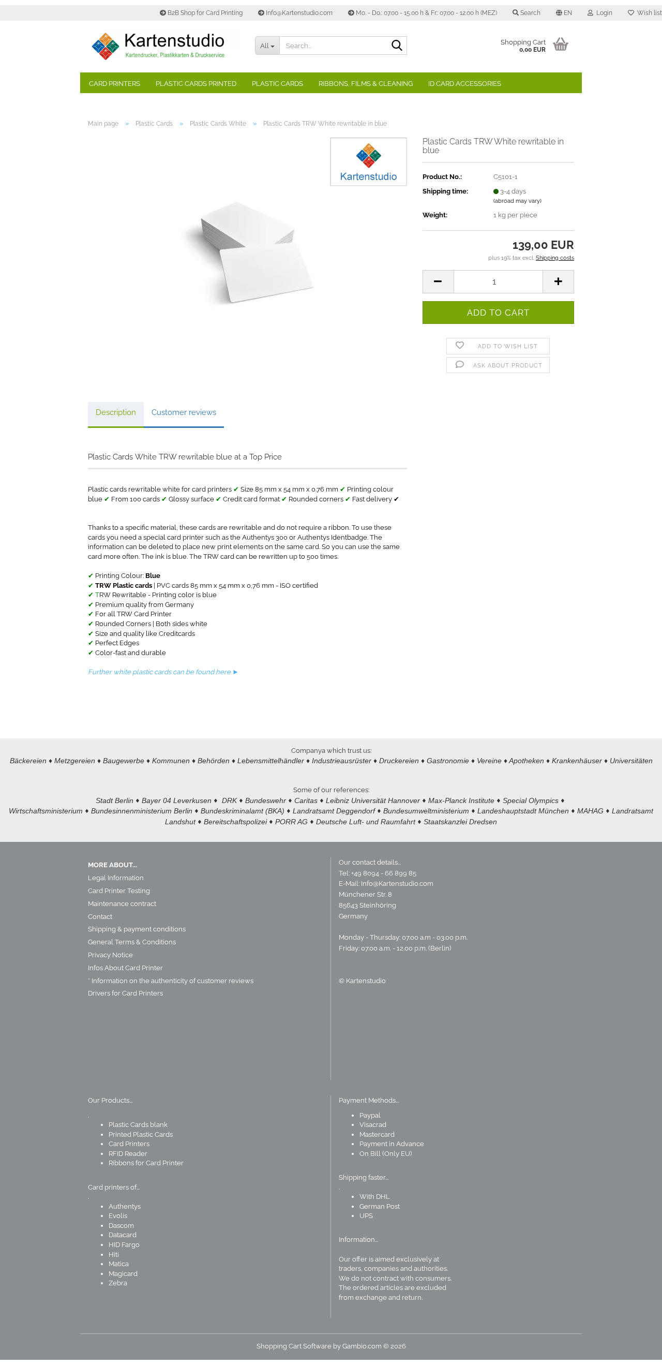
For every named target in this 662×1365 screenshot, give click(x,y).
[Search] (397, 46)
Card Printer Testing (119, 891)
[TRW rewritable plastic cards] (247, 252)
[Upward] (633, 1349)
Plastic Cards (277, 83)
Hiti (114, 1254)
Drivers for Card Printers (125, 993)
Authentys (125, 1206)
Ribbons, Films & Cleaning (366, 83)
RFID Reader (128, 1154)
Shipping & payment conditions (137, 929)
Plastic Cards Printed (196, 83)
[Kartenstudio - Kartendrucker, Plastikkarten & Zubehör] (163, 46)
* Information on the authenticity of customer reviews (170, 981)
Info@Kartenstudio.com (298, 13)
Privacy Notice (110, 955)
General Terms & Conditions (132, 942)
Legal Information (116, 878)
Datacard (123, 1235)
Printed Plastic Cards (141, 1134)
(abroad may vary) (517, 201)
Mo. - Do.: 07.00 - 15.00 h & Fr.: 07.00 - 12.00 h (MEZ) (425, 13)
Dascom (121, 1225)
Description (116, 412)
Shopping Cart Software (294, 1346)
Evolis (118, 1216)
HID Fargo (124, 1245)
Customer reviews (184, 412)
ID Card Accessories (464, 83)
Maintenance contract (122, 904)
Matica (119, 1264)
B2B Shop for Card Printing (204, 13)
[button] (564, 13)
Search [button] (529, 13)
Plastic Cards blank (138, 1125)
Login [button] (602, 13)
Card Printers (114, 83)
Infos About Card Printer (125, 968)
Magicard (123, 1274)
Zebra (118, 1283)
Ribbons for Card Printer (146, 1163)
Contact (100, 917)
